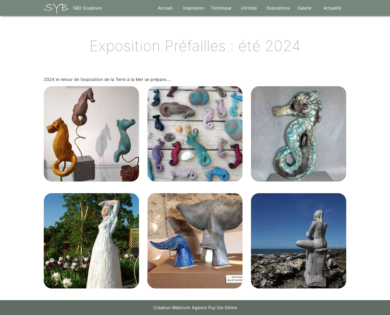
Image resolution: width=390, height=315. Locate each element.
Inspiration (193, 8)
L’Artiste (249, 8)
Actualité (332, 8)
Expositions (278, 8)
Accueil (165, 8)
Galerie (304, 8)
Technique (221, 8)
